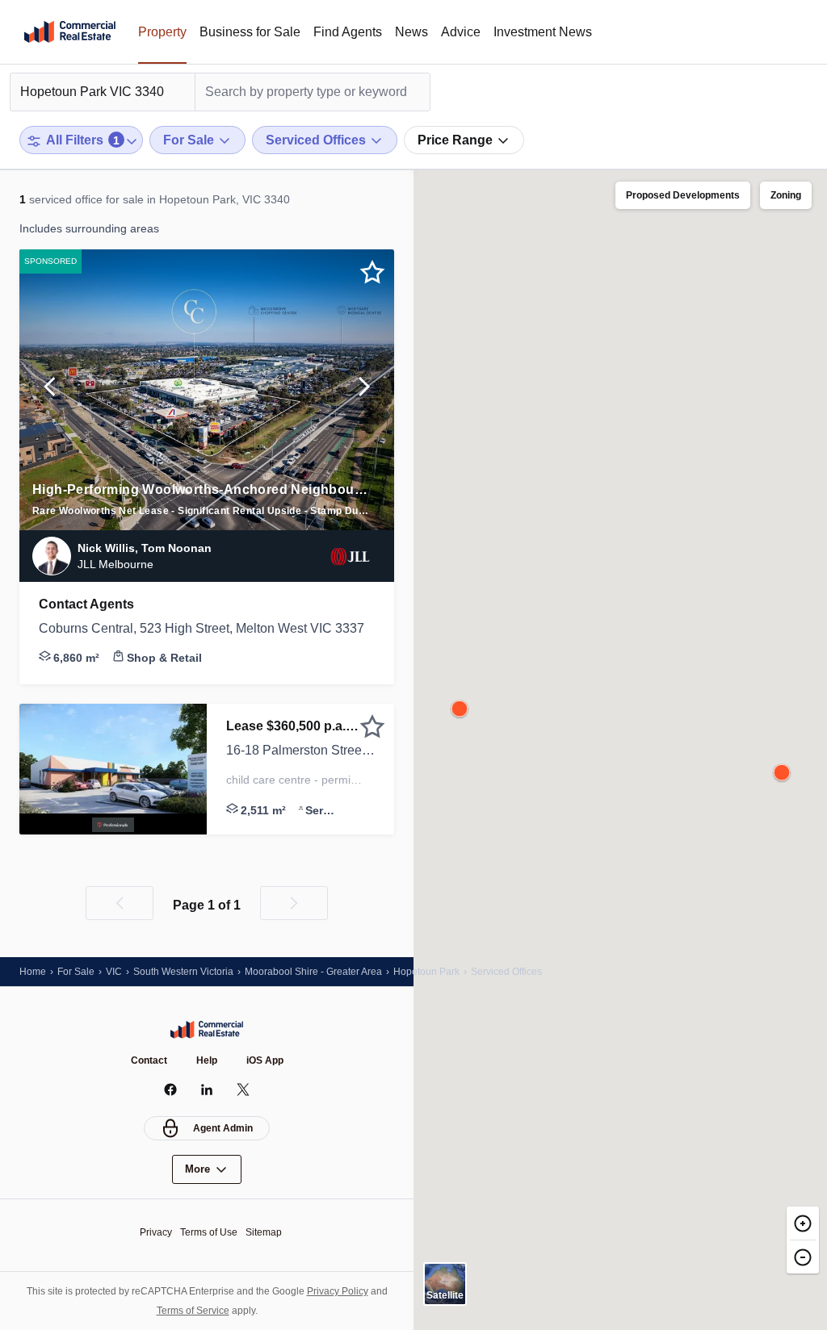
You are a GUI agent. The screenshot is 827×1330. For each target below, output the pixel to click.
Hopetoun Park (426, 971)
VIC (114, 971)
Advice (461, 32)
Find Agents (347, 32)
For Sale (75, 971)
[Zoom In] (803, 1223)
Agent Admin (223, 1128)
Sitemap (264, 1232)
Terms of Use (208, 1232)
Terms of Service (193, 1310)
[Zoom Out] (803, 1257)
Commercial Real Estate (70, 32)
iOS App (264, 1060)
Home (32, 971)
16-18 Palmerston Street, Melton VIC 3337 (300, 750)
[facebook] (171, 1089)
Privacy (156, 1232)
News (411, 32)
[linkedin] (207, 1089)
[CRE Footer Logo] (206, 1030)
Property (162, 32)
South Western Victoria (183, 971)
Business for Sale (249, 32)
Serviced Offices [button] (506, 971)
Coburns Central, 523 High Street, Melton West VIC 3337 (201, 628)
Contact (149, 1060)
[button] (49, 389)
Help (206, 1060)
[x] (243, 1089)
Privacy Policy (337, 1291)
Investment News (542, 32)
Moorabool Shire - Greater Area (313, 971)
